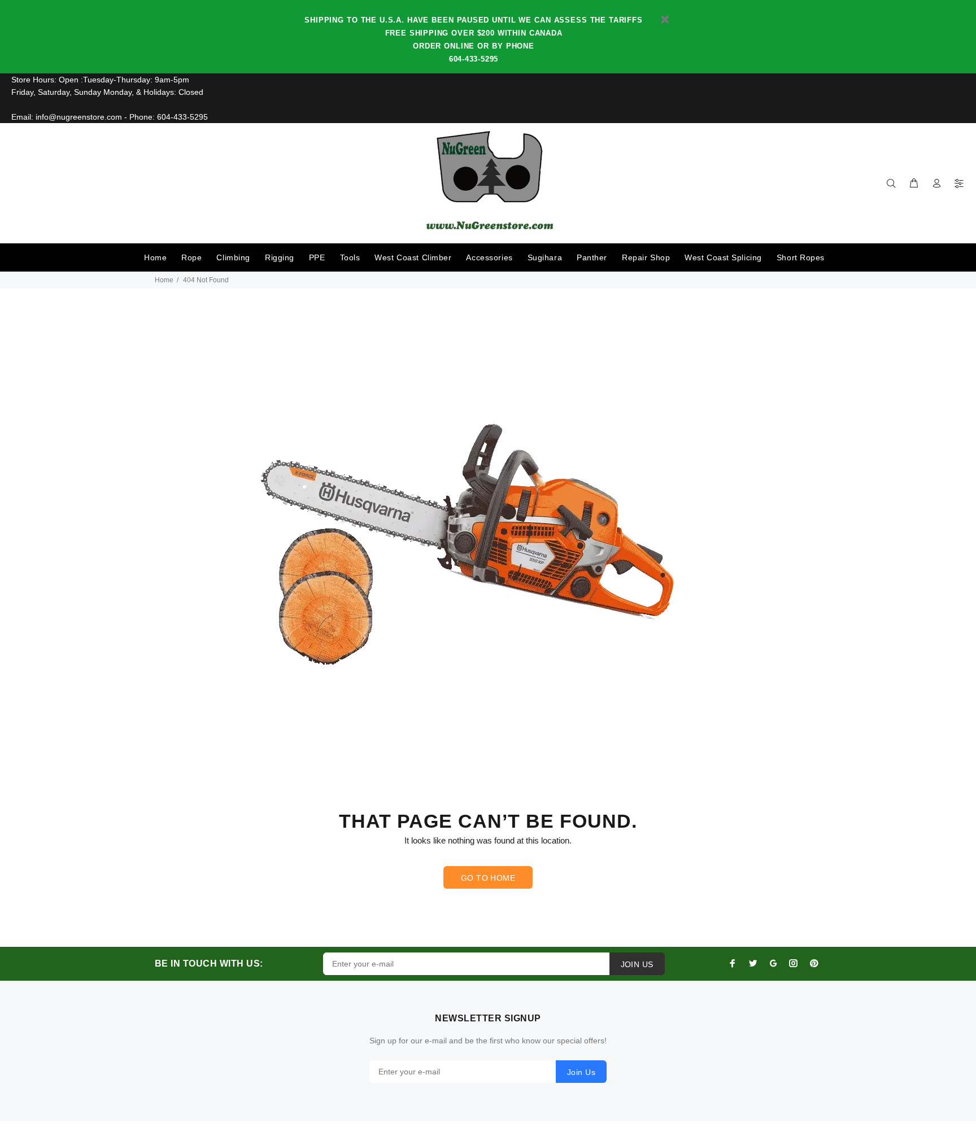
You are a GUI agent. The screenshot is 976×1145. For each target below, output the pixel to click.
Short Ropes (801, 257)
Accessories (489, 257)
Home (155, 257)
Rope (191, 257)
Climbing (233, 257)
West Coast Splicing (723, 257)
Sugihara (545, 257)
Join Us (581, 1072)
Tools (350, 257)
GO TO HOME (488, 877)
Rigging (279, 257)
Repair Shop (646, 257)
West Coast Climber (412, 257)
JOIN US (637, 964)
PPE (317, 257)
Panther (592, 257)
